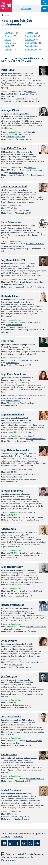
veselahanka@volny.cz (35, 244)
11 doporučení (31, 280)
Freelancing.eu (3, 854)
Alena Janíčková (10, 110)
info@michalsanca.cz (34, 322)
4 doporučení (31, 436)
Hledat (44, 2)
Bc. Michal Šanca (10, 296)
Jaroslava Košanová (12, 490)
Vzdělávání (30, 50)
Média (7, 46)
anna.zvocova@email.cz (35, 662)
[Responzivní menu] (44, 9)
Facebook (17, 843)
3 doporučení (31, 512)
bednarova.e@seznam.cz (35, 439)
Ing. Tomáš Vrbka (11, 716)
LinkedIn (11, 843)
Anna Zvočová (9, 640)
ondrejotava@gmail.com (35, 779)
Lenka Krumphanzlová (14, 186)
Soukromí (5, 837)
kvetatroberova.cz (16, 173)
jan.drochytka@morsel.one (17, 705)
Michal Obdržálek (11, 790)
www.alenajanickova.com (15, 137)
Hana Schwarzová (11, 222)
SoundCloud (37, 843)
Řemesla (29, 39)
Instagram (24, 843)
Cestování (9, 33)
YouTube (4, 843)
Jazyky (8, 43)
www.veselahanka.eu (17, 246)
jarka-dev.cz (40, 517)
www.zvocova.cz (15, 665)
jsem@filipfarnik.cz (33, 360)
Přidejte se (26, 8)
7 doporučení (31, 469)
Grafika (8, 39)
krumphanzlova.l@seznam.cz (18, 211)
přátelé (39, 834)
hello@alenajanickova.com (17, 135)
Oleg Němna (8, 528)
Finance (8, 36)
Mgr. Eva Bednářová (12, 414)
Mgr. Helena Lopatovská (15, 450)
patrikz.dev (10, 96)
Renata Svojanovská (12, 604)
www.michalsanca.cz (14, 325)
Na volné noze (2, 15)
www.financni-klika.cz (17, 285)
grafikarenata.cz (15, 629)
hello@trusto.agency (34, 741)
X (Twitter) (30, 843)
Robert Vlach (27, 834)
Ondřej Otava (9, 754)
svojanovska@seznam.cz (36, 627)
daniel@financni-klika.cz (35, 282)
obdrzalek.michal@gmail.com (18, 817)
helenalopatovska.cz (14, 477)
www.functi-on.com (22, 593)
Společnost (30, 43)
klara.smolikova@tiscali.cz (17, 398)
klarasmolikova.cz (13, 401)
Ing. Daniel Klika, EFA (13, 260)
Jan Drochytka (9, 676)
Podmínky (18, 837)
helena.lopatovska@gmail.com (19, 474)
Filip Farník (7, 340)
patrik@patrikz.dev (33, 94)
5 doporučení (31, 92)
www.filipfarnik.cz (12, 363)
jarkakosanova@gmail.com (17, 517)
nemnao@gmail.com (34, 553)
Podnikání (30, 36)
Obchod (8, 50)
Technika (29, 46)
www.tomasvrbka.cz (13, 743)
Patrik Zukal (8, 69)
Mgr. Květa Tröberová (13, 148)
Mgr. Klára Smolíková (13, 374)
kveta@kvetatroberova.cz (35, 170)
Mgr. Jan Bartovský (12, 566)
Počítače (29, 33)
